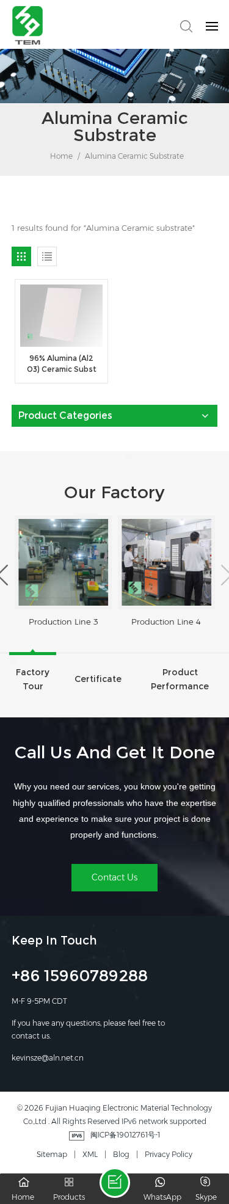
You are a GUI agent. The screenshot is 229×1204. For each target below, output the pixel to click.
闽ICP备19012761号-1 (125, 1134)
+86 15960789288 (80, 977)
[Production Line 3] (63, 562)
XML (90, 1154)
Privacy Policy (168, 1154)
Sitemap (52, 1154)
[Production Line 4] (166, 562)
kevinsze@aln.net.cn (48, 1057)
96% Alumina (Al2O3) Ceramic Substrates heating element (61, 364)
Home (60, 156)
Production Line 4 (166, 621)
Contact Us (114, 877)
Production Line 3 (63, 621)
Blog (121, 1154)
